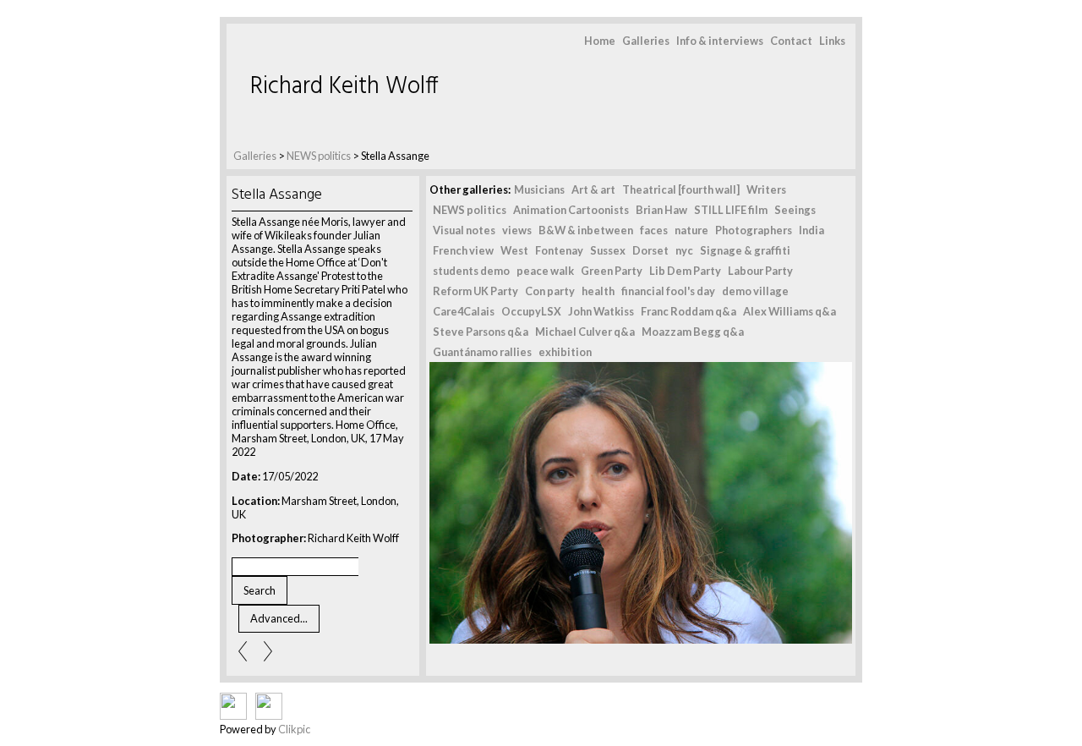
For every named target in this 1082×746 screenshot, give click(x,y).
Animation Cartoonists (571, 210)
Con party (550, 291)
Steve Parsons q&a (480, 331)
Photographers (753, 230)
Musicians (539, 189)
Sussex (608, 250)
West (514, 250)
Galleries (645, 40)
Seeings (795, 210)
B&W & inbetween (585, 230)
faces (654, 230)
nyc (684, 250)
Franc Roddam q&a (688, 311)
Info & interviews (719, 40)
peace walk (545, 270)
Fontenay (559, 250)
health (598, 291)
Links (832, 40)
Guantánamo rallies (482, 352)
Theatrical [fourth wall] (681, 189)
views (517, 230)
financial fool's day (668, 291)
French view (463, 250)
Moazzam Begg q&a (693, 331)
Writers (766, 189)
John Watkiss (601, 311)
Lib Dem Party (685, 270)
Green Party (611, 270)
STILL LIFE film (731, 210)
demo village (755, 291)
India (811, 230)
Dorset (650, 250)
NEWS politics (319, 155)
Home (599, 40)
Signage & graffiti (745, 250)
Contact (791, 40)
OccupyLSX (531, 311)
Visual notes (464, 230)
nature (691, 230)
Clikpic (294, 729)
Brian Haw (661, 210)
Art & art (593, 189)
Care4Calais (464, 311)
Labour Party (760, 270)
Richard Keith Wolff (344, 87)
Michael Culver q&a (585, 331)
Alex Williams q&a (789, 311)
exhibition (565, 352)
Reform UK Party (475, 291)
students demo (471, 270)
